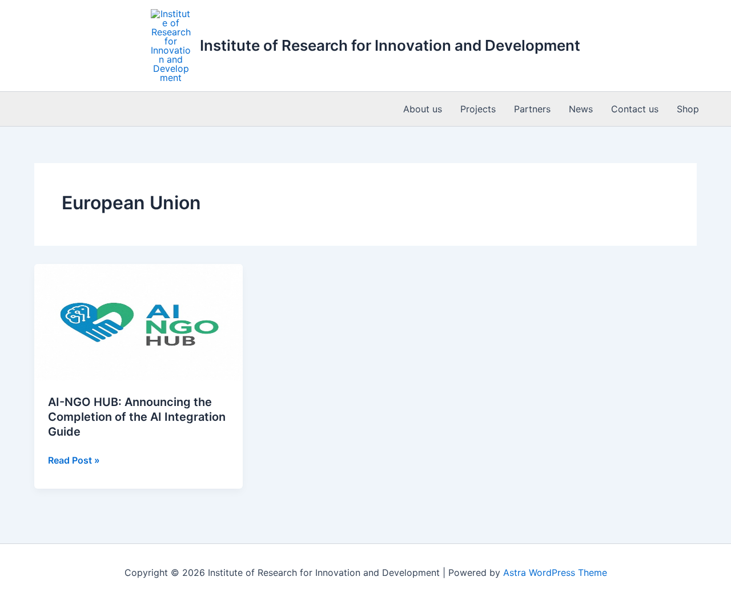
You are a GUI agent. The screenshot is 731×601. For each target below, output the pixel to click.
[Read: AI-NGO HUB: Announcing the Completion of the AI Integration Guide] (138, 321)
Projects (478, 109)
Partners (532, 109)
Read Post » (74, 461)
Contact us (634, 109)
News (581, 109)
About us (422, 109)
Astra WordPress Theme (555, 572)
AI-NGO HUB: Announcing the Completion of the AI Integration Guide (137, 416)
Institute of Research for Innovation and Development (390, 45)
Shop (688, 109)
